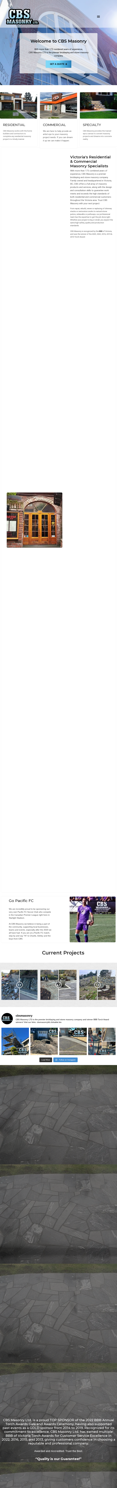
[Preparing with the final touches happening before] (102, 1041)
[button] (98, 16)
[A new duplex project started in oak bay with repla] (44, 1041)
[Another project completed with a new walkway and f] (73, 1041)
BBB (100, 231)
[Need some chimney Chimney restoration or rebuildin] (15, 1041)
